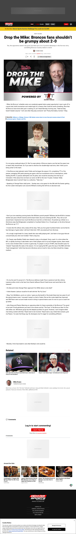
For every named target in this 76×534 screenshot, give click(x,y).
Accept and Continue (56, 529)
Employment (38, 514)
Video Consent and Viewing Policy (16, 531)
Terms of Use (15, 529)
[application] (38, 139)
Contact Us (38, 506)
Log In (66, 24)
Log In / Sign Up (38, 430)
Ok (74, 520)
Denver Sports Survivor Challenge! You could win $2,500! (31, 29)
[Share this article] (30, 56)
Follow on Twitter (38, 512)
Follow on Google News (45, 56)
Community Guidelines (41, 433)
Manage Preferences (56, 525)
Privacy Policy (21, 529)
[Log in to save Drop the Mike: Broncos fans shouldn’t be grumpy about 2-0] (34, 56)
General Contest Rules (38, 508)
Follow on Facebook (38, 510)
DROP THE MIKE (38, 33)
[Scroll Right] (69, 350)
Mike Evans (17, 382)
